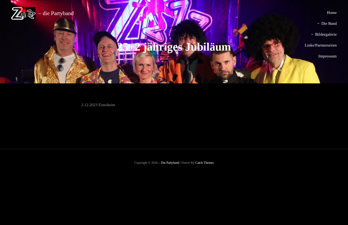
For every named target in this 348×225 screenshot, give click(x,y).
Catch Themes (204, 162)
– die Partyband (56, 13)
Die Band (329, 23)
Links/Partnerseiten (321, 45)
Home (332, 12)
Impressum (327, 56)
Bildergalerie (326, 34)
